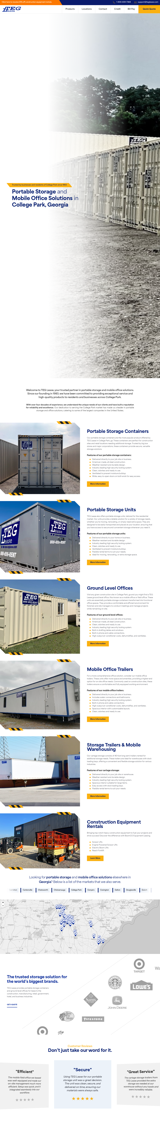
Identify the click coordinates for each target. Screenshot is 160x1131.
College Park (28, 890)
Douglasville (83, 890)
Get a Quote (12, 1005)
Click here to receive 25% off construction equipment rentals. (27, 2)
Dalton (69, 890)
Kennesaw (120, 890)
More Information (98, 484)
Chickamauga (11, 890)
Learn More (95, 858)
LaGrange (134, 890)
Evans (107, 890)
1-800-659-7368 (123, 2)
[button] (62, 913)
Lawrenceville (149, 890)
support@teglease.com (148, 2)
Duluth (96, 890)
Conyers (42, 890)
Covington (56, 890)
